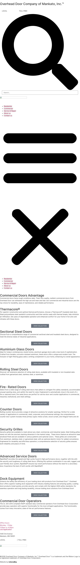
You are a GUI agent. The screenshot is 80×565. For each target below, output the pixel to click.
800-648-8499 (32, 540)
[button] (40, 197)
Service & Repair (10, 111)
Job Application (6, 529)
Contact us (8, 116)
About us (7, 113)
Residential (8, 106)
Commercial (8, 109)
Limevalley (13, 562)
